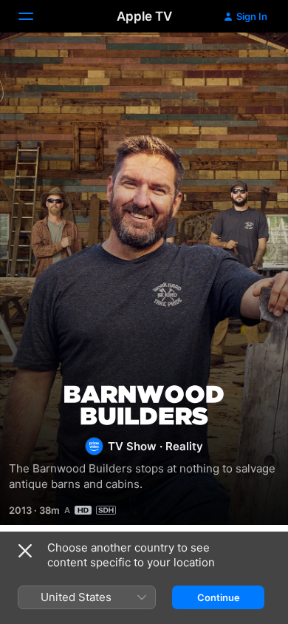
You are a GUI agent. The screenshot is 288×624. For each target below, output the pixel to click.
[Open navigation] (34, 16)
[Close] (25, 550)
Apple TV (144, 16)
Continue (218, 597)
